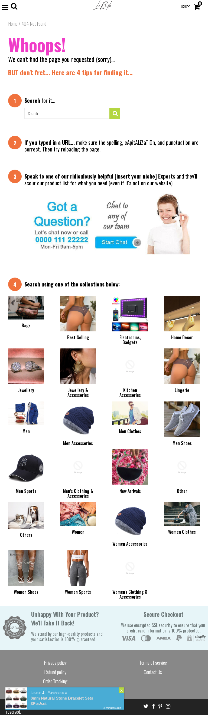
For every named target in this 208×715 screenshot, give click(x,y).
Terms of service (153, 662)
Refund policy (55, 672)
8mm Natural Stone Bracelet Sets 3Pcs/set (62, 701)
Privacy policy (55, 662)
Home (13, 23)
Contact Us (153, 672)
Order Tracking (55, 681)
